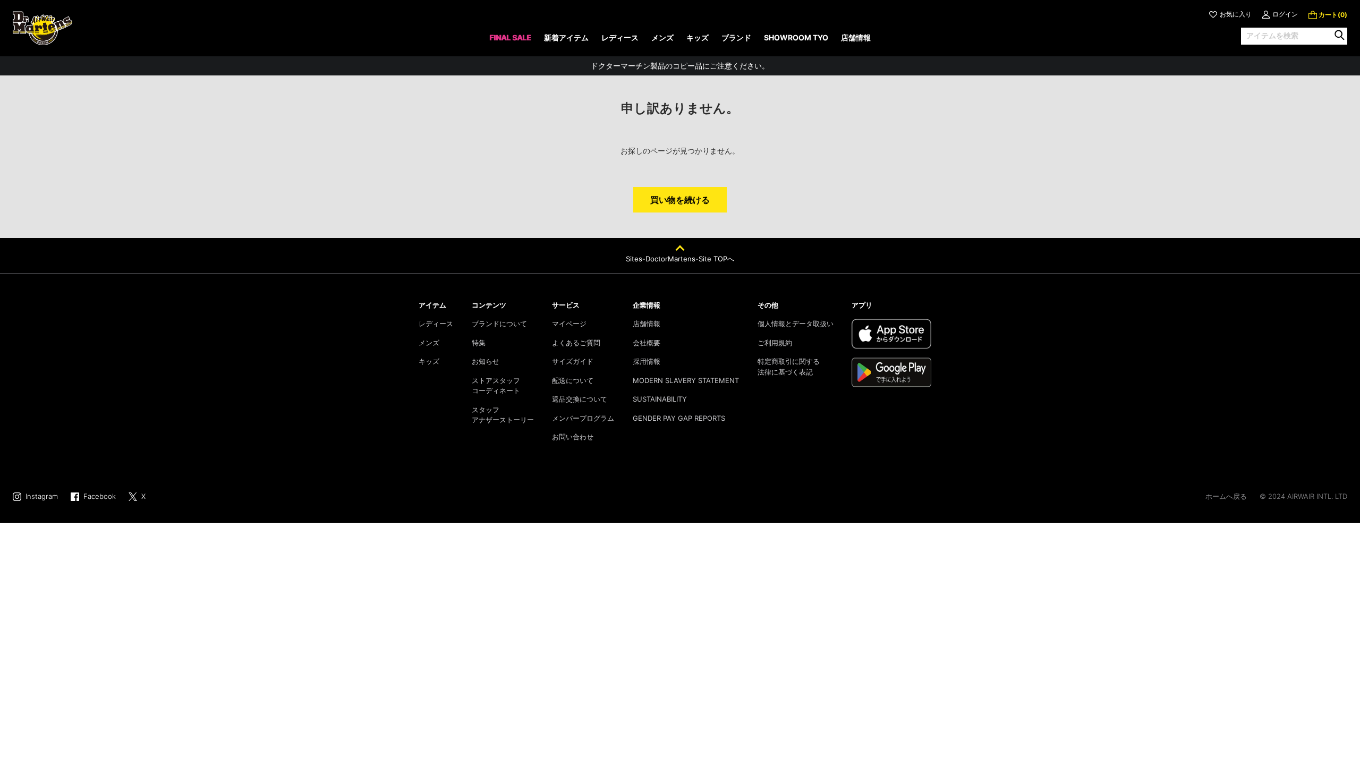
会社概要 (646, 342)
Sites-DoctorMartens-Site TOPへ (680, 258)
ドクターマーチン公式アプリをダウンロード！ (680, 70)
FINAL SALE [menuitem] (510, 37)
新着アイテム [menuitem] (566, 37)
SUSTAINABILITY (660, 399)
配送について (572, 380)
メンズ (429, 342)
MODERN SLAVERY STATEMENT (686, 380)
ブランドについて (499, 323)
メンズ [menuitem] (662, 37)
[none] (510, 41)
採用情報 (646, 361)
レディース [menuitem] (620, 37)
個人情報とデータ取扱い (796, 323)
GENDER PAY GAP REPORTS (679, 418)
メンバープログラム (583, 418)
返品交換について (579, 399)
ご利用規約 (775, 342)
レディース (436, 323)
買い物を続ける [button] (680, 199)
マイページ (569, 323)
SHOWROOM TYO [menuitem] (796, 37)
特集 (479, 342)
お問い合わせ (572, 436)
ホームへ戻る (1226, 496)
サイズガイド (572, 361)
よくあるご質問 (576, 342)
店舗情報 (646, 323)
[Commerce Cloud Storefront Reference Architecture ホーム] (42, 28)
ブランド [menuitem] (736, 37)
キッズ (429, 361)
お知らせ (485, 361)
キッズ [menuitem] (697, 37)
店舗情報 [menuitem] (856, 37)
